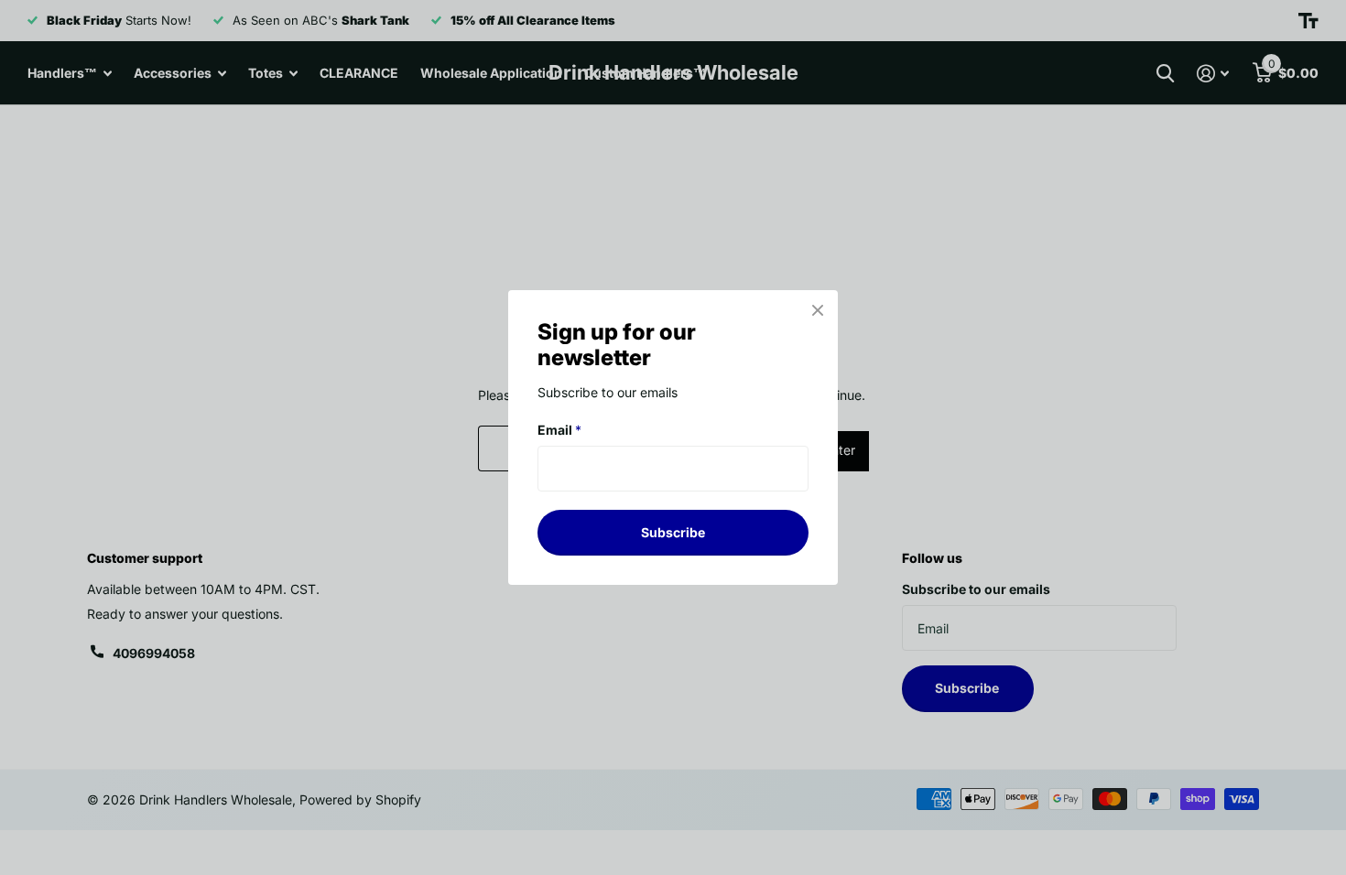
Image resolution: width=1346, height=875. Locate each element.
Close (818, 310)
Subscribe (673, 532)
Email (559, 430)
